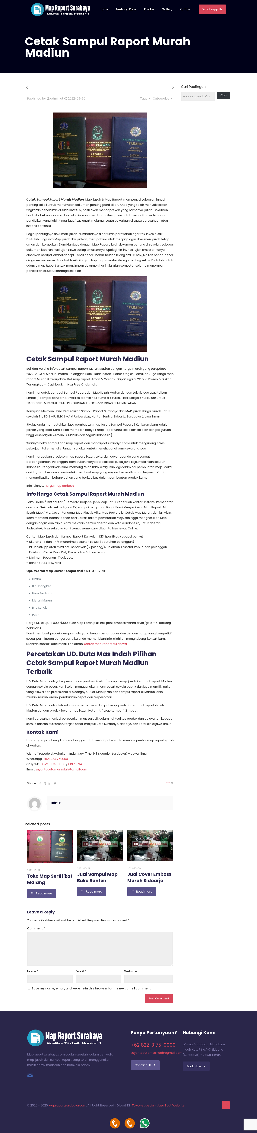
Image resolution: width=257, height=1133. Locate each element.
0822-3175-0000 (53, 764)
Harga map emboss (59, 486)
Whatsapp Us (212, 9)
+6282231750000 (55, 759)
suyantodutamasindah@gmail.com (61, 769)
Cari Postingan (193, 87)
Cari (224, 95)
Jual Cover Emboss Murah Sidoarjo (149, 877)
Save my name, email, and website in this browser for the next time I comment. (91, 988)
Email (81, 971)
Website (130, 971)
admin (54, 98)
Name (32, 971)
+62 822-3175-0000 (153, 1045)
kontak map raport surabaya (105, 644)
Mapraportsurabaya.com (67, 1105)
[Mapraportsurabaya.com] (60, 9)
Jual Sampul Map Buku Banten (97, 877)
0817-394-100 (78, 764)
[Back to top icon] (226, 1105)
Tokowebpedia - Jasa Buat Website (158, 1105)
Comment (36, 928)
